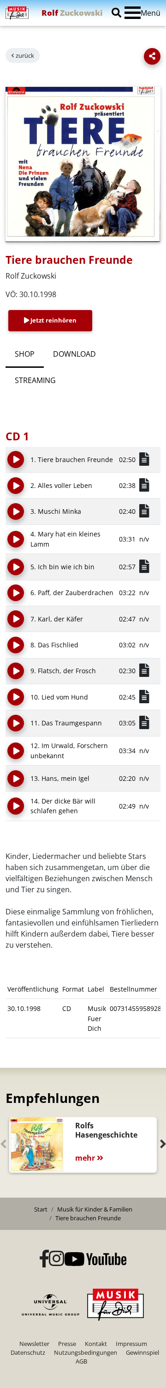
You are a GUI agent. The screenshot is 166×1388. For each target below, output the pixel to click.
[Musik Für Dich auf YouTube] (95, 1259)
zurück (25, 55)
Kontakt (96, 1343)
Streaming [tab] (35, 380)
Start (40, 1209)
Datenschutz (28, 1352)
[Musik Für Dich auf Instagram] (57, 1259)
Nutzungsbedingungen (85, 1352)
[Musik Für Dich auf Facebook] (44, 1259)
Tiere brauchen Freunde (88, 1218)
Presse (67, 1343)
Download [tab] (74, 354)
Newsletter (34, 1343)
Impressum (131, 1343)
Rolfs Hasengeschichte (106, 1130)
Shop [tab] (25, 354)
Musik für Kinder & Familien (94, 1209)
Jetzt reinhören (53, 320)
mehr (86, 1158)
